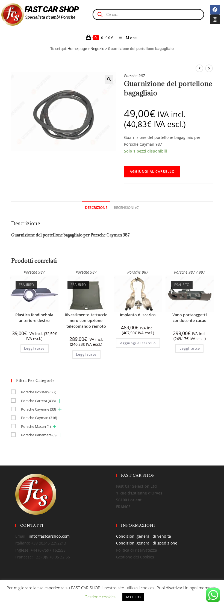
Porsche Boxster (38, 392)
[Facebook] (215, 9)
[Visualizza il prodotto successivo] (209, 68)
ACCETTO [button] (133, 597)
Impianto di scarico (138, 314)
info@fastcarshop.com (49, 536)
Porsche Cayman (39, 417)
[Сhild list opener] (60, 392)
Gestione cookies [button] (100, 596)
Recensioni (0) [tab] (126, 207)
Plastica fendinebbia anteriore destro (34, 317)
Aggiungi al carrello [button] (138, 343)
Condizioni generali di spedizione (146, 543)
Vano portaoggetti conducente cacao (189, 317)
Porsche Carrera (38, 400)
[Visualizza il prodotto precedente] (199, 68)
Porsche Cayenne (38, 409)
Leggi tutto (34, 348)
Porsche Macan (36, 426)
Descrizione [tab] (96, 207)
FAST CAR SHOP (52, 9)
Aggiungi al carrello (152, 171)
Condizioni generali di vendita (143, 536)
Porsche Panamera (39, 434)
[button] (109, 79)
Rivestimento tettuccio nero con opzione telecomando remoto (86, 320)
